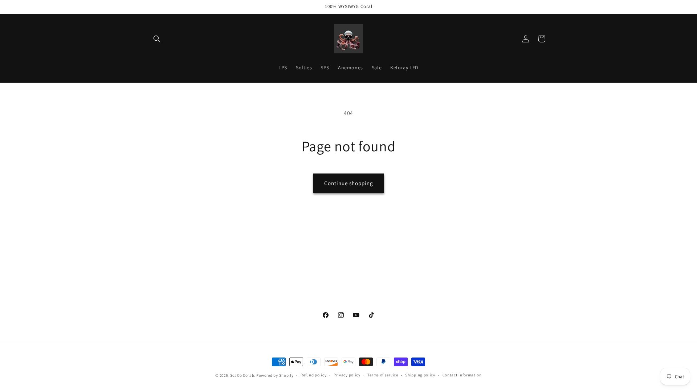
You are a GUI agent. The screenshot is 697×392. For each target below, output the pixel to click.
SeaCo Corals (242, 375)
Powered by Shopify (275, 375)
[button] (157, 39)
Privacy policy (347, 374)
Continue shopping (348, 183)
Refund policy (313, 374)
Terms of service (382, 374)
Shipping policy (420, 374)
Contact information (462, 374)
